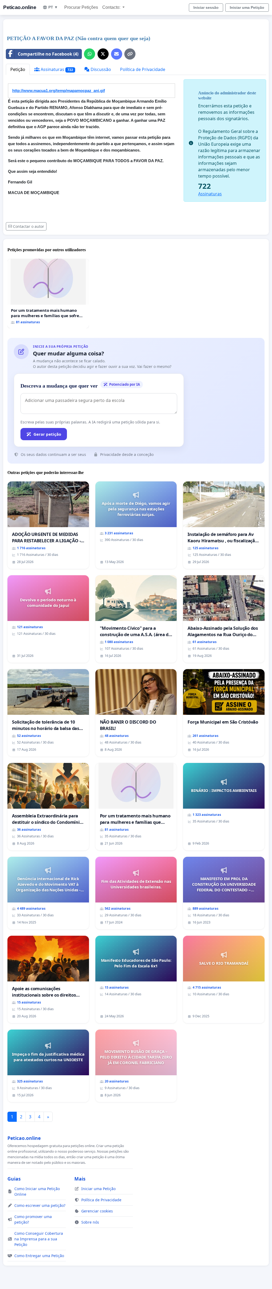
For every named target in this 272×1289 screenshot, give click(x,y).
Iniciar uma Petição (247, 7)
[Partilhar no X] (103, 54)
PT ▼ (53, 7)
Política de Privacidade (142, 69)
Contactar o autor (28, 226)
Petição (17, 69)
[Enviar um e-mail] (116, 54)
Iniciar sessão (206, 7)
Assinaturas (56, 69)
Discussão (100, 69)
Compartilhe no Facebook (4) (48, 54)
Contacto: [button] (111, 7)
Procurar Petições (81, 7)
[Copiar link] (129, 54)
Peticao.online (19, 7)
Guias (14, 1178)
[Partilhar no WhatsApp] (89, 54)
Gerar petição (47, 434)
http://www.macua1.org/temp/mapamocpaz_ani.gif (58, 91)
